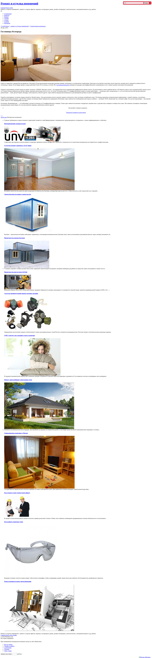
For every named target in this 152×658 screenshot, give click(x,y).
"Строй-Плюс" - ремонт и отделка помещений (15, 26)
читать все (4, 117)
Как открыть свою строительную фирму (17, 493)
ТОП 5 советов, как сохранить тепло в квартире (19, 335)
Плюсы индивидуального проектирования (17, 581)
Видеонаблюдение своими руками (15, 123)
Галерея (6, 21)
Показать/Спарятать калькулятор (76, 112)
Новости (6, 15)
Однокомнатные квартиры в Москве (16, 433)
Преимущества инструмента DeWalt (15, 272)
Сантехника (7, 647)
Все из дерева (8, 644)
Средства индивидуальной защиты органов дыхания (21, 293)
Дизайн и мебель (9, 646)
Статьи (6, 20)
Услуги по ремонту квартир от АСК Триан (17, 145)
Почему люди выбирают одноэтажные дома (18, 380)
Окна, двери (8, 651)
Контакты (7, 23)
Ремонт (6, 17)
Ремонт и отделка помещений (19, 3)
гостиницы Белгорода (62, 85)
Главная (3, 8)
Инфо (15, 635)
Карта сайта (9, 8)
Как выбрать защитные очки (13, 522)
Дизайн (6, 18)
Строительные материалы (38, 26)
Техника (6, 649)
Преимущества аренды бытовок (14, 238)
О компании (8, 14)
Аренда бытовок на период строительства (17, 194)
